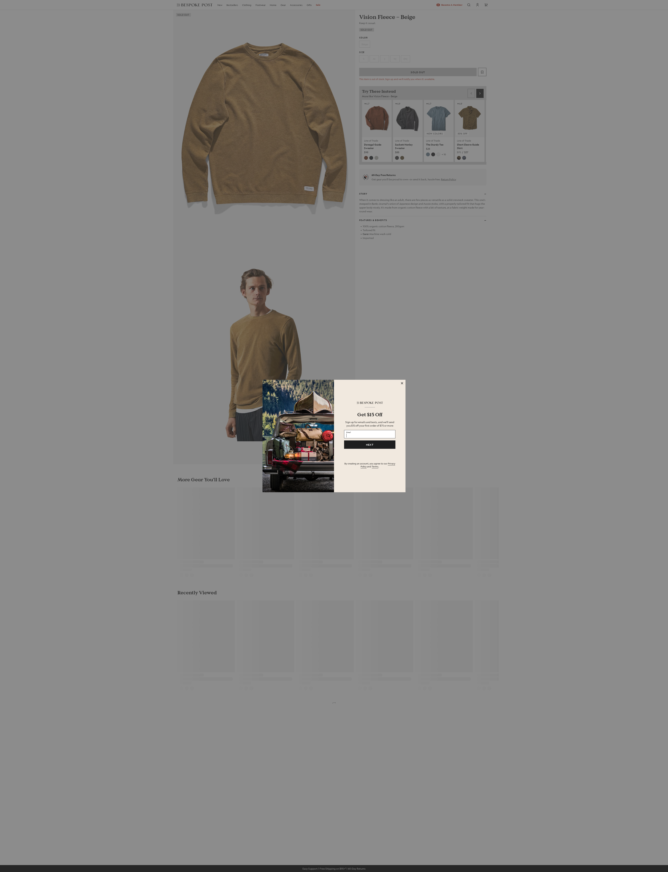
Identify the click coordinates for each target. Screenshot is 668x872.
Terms (375, 466)
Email (348, 432)
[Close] (402, 383)
